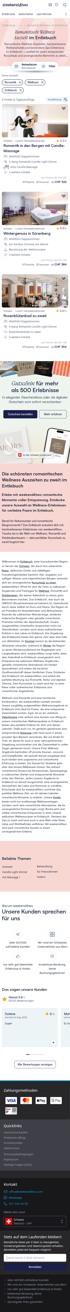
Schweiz (24, 566)
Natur (5, 570)
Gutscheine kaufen (16, 1132)
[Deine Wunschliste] (56, 5)
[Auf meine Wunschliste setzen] (63, 108)
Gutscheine (26, 14)
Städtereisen (10, 595)
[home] (24, 5)
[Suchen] (64, 5)
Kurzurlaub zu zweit (44, 582)
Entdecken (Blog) (15, 1137)
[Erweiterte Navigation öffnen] (66, 14)
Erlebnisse (8, 14)
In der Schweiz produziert (37, 455)
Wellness (44, 590)
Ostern (41, 877)
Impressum (11, 1159)
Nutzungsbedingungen (18, 1154)
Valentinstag (9, 717)
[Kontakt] (50, 5)
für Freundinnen (47, 871)
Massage (26, 732)
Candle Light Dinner (14, 872)
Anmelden (35, 1267)
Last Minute (44, 14)
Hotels (57, 797)
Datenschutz (12, 1148)
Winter (47, 645)
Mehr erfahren (53, 414)
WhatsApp (15, 1197)
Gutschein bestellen (20, 414)
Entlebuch (26, 561)
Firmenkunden (13, 1143)
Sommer (30, 641)
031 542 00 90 (18, 1203)
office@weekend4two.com (26, 1191)
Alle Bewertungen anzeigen (35, 1064)
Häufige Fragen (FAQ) (18, 1164)
